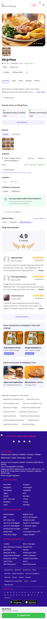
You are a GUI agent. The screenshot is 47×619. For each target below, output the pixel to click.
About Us (18, 570)
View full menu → (39, 218)
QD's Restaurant (9, 564)
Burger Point (27, 547)
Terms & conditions (13, 212)
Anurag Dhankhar (19, 277)
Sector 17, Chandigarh (31, 523)
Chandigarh (27, 488)
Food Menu (15, 134)
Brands (28, 577)
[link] (14, 113)
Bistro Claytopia (29, 544)
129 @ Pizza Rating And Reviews (13, 420)
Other (29, 458)
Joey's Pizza (7, 561)
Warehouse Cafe (29, 553)
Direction (41, 158)
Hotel (13, 458)
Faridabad (27, 490)
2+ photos (39, 43)
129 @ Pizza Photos (9, 412)
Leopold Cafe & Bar (30, 558)
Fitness (38, 454)
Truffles (6, 544)
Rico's (25, 561)
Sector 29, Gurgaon (30, 517)
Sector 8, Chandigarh (11, 523)
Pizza (4, 182)
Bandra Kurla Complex (11, 529)
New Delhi (7, 485)
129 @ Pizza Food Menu (10, 424)
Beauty (15, 454)
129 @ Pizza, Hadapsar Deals (31, 408)
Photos (5, 134)
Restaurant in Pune (33, 399)
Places (14, 577)
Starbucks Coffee (10, 558)
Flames (26, 550)
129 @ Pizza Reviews (9, 416)
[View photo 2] (6, 51)
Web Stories (8, 585)
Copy (32, 158)
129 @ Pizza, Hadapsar (10, 408)
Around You (27, 570)
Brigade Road (28, 514)
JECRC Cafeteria (29, 556)
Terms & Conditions (32, 574)
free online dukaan (26, 436)
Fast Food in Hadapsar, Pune (32, 403)
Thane (25, 499)
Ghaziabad (7, 490)
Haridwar (26, 505)
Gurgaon (26, 485)
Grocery (30, 454)
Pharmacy (21, 458)
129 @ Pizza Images (28, 424)
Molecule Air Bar (9, 553)
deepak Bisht (17, 257)
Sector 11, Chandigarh (11, 526)
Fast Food (13, 182)
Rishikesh (6, 502)
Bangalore (7, 488)
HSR (4, 517)
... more (40, 270)
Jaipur (5, 493)
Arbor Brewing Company (12, 547)
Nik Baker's (7, 550)
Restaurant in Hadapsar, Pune (13, 399)
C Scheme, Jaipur (30, 526)
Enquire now (25, 615)
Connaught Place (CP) (31, 532)
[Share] (27, 72)
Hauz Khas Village (10, 535)
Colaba (26, 529)
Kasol (5, 505)
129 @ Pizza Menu (33, 420)
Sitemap (7, 577)
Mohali (5, 496)
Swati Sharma (17, 296)
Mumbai (26, 496)
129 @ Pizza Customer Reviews (30, 416)
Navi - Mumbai (9, 499)
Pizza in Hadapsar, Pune (11, 403)
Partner (21, 577)
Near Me (7, 574)
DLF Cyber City (9, 520)
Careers (34, 581)
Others (7, 598)
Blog (34, 570)
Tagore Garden (29, 535)
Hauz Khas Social (29, 564)
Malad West (7, 532)
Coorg (25, 502)
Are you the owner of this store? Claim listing (16, 173)
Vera (25, 581)
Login (34, 5)
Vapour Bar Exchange (11, 556)
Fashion (22, 454)
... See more (40, 92)
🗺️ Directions (17, 72)
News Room (8, 570)
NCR (24, 493)
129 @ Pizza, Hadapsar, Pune (28, 412)
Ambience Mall (28, 520)
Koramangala (8, 514)
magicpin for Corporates (13, 581)
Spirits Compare (18, 574)
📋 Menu (6, 72)
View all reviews (22, 317)
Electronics (5, 458)
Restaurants (6, 454)
